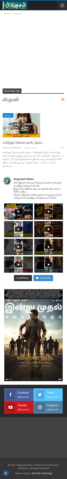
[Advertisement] (33, 51)
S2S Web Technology (42, 473)
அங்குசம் (8, 115)
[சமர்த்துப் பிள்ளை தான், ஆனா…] (21, 125)
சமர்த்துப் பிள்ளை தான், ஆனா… (23, 142)
